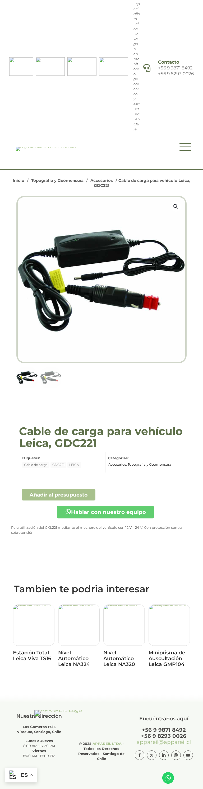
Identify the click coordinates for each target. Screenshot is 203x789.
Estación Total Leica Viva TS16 (32, 656)
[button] (176, 206)
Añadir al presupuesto (58, 495)
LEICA (74, 465)
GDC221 (58, 465)
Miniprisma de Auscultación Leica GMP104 (167, 658)
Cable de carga (36, 465)
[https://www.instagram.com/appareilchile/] (176, 755)
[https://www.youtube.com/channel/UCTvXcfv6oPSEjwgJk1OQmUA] (188, 755)
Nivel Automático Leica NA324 (74, 658)
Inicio (18, 180)
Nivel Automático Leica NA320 (119, 658)
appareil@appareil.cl (164, 742)
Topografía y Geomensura (57, 180)
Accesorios (101, 180)
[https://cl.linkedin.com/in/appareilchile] (164, 755)
